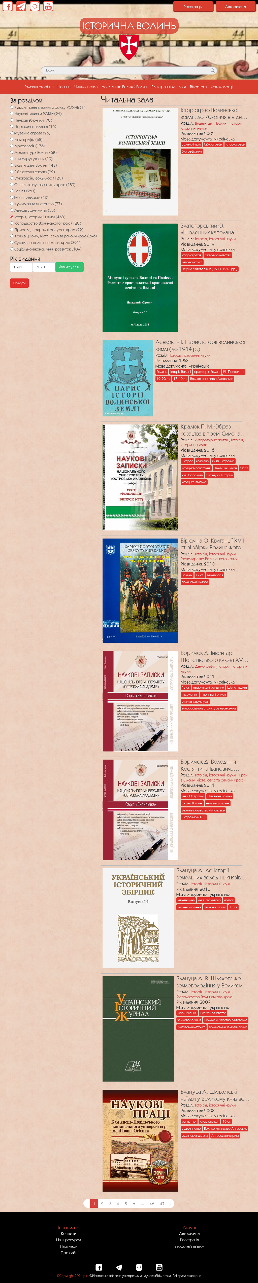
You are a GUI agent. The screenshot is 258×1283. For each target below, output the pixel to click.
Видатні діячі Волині (211, 123)
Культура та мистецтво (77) (38, 203)
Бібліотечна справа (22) (34, 171)
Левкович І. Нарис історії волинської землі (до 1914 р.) (200, 345)
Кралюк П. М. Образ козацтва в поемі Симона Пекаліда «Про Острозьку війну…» (213, 430)
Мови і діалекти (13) (31, 197)
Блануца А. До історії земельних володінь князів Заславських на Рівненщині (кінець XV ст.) (209, 874)
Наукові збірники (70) (33, 120)
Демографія (205, 666)
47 (162, 1203)
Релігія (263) (24, 191)
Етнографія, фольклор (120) (38, 178)
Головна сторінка (40, 86)
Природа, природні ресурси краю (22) (48, 229)
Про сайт (69, 1252)
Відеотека (198, 86)
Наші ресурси (68, 1239)
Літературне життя (211, 440)
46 (152, 1203)
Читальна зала (86, 86)
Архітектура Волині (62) (35, 152)
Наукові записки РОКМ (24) (37, 113)
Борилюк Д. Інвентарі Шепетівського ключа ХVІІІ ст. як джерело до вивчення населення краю (215, 656)
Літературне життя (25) (34, 210)
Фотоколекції (222, 86)
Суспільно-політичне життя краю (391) (47, 242)
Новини (63, 86)
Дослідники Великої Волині (124, 86)
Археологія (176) (29, 146)
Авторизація (235, 6)
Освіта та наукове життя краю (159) (44, 184)
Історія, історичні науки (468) (39, 217)
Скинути (19, 283)
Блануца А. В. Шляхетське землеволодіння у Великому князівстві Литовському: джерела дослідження (211, 982)
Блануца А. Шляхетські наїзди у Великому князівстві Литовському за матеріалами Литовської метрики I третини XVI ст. (215, 1095)
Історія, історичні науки (215, 238)
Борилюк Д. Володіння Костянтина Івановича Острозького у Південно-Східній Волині (212, 765)
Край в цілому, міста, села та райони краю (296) (55, 236)
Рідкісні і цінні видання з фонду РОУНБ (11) (50, 107)
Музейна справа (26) (32, 133)
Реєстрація (193, 6)
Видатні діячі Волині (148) (35, 165)
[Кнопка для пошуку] (212, 70)
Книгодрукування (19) (33, 158)
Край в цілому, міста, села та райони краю (214, 777)
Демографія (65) (28, 139)
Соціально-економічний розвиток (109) (47, 249)
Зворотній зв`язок (189, 1246)
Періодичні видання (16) (35, 126)
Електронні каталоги (168, 86)
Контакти (68, 1233)
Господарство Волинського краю (209, 558)
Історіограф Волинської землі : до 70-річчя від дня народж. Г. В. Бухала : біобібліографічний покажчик (212, 114)
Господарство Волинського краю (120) (47, 223)
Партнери (68, 1246)
